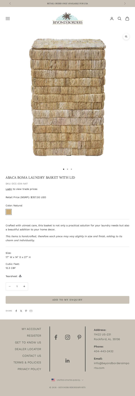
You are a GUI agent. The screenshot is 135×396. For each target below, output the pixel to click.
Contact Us (31, 355)
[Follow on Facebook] (56, 337)
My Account (31, 329)
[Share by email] (31, 310)
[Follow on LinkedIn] (68, 361)
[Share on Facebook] (16, 310)
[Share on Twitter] (21, 310)
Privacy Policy (29, 369)
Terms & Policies (27, 362)
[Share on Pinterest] (26, 310)
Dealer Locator (28, 349)
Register (34, 335)
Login (9, 189)
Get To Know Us (28, 342)
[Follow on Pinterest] (79, 337)
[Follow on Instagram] (68, 337)
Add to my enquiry (67, 299)
